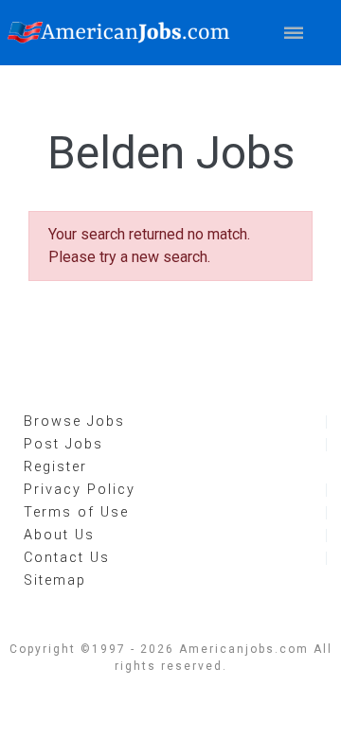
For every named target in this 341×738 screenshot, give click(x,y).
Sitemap (55, 580)
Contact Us (67, 558)
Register (55, 467)
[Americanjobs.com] (123, 32)
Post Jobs (63, 444)
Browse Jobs (74, 421)
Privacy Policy (79, 490)
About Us (59, 535)
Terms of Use (76, 512)
